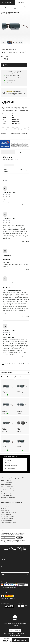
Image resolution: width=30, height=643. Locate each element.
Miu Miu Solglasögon (6, 482)
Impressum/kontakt (15, 635)
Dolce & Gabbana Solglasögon (9, 491)
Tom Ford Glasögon (6, 505)
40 (28, 363)
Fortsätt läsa (24, 110)
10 (23, 363)
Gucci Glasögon (5, 510)
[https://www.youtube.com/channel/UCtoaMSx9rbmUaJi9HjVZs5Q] (26, 606)
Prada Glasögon (5, 508)
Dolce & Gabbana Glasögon (8, 512)
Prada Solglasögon (6, 480)
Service (3, 567)
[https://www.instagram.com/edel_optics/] (22, 606)
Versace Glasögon (6, 514)
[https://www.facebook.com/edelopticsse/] (19, 606)
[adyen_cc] (2, 585)
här (18, 541)
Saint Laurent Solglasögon (8, 488)
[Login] (15, 7)
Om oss (3, 559)
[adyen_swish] (20, 585)
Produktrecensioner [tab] (8, 152)
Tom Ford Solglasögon (7, 486)
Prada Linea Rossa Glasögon (8, 522)
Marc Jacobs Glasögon (7, 518)
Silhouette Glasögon (6, 520)
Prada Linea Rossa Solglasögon (9, 490)
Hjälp (2, 574)
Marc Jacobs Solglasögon (8, 497)
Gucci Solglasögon (6, 484)
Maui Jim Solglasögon (7, 493)
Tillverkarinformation (7, 372)
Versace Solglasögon (6, 495)
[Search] (5, 7)
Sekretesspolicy (21, 633)
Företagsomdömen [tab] (21, 152)
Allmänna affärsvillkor (10, 633)
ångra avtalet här (15, 630)
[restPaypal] (10, 585)
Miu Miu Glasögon (6, 506)
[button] (7, 2)
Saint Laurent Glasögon (7, 516)
